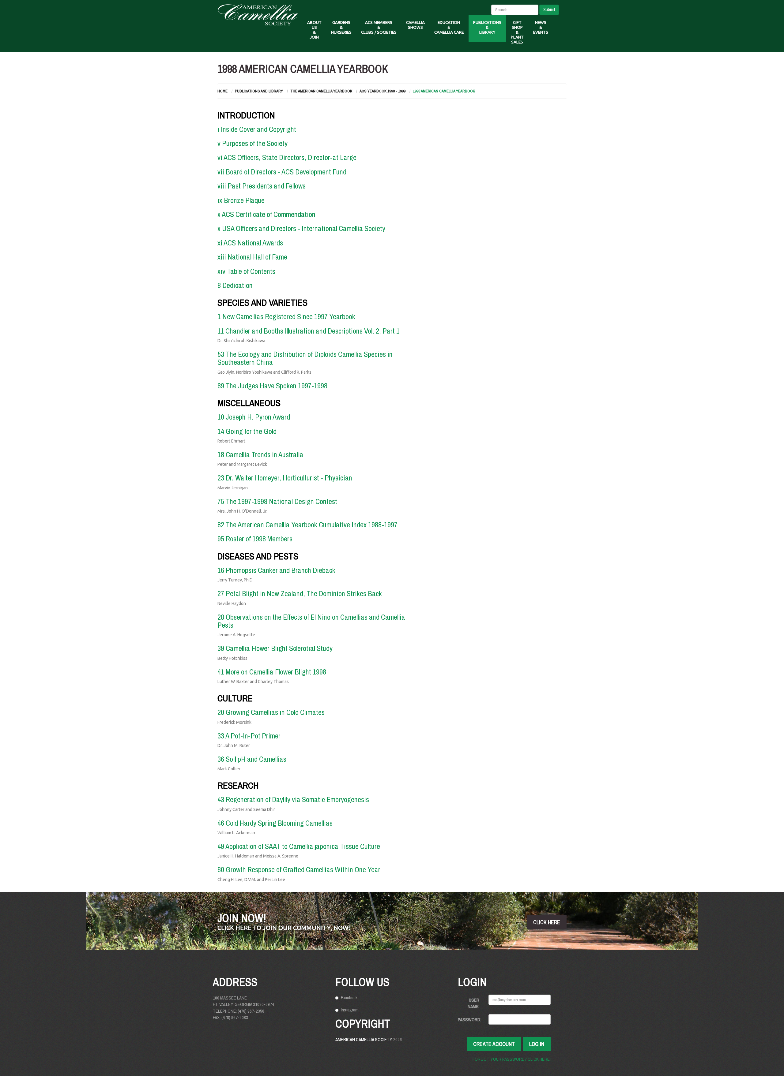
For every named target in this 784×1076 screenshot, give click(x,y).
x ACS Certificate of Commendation (266, 214)
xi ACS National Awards (250, 243)
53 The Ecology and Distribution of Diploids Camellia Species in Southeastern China (305, 358)
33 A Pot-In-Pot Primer (249, 736)
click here (546, 922)
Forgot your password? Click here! (512, 1059)
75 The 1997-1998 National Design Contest (277, 501)
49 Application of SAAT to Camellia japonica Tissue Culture (298, 846)
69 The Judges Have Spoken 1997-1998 (272, 385)
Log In (536, 1044)
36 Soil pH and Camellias (251, 759)
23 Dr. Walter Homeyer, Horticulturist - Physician (284, 478)
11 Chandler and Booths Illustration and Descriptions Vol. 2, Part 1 (308, 331)
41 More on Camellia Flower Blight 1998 (271, 672)
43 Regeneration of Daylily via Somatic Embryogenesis (293, 799)
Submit (549, 9)
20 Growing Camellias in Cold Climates (271, 712)
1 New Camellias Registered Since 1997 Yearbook (286, 316)
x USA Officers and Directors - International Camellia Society (301, 228)
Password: (469, 1019)
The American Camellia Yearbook (321, 91)
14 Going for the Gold (247, 431)
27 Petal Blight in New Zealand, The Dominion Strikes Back (299, 593)
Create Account (494, 1044)
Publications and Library (259, 91)
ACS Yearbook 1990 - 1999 (382, 91)
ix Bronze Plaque (241, 200)
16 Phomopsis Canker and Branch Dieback (276, 570)
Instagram (350, 1010)
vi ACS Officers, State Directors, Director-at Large (286, 157)
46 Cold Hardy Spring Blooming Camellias (275, 823)
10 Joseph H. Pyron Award (253, 417)
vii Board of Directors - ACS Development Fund (281, 172)
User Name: (473, 1003)
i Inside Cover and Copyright (256, 129)
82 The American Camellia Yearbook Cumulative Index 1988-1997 (307, 524)
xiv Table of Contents (246, 271)
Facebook (349, 997)
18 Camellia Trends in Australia (260, 454)
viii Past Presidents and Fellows (261, 186)
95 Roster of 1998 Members (254, 539)
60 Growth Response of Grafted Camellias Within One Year (298, 869)
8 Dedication (235, 285)
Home (222, 91)
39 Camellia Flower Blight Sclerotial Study (275, 648)
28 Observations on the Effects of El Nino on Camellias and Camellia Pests (311, 621)
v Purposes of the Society (252, 143)
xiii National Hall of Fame (252, 257)
